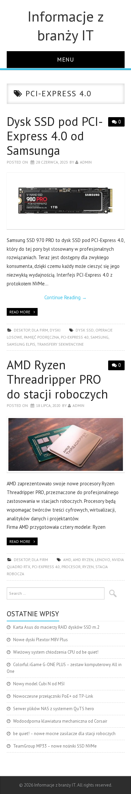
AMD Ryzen (83, 559)
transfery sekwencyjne (60, 344)
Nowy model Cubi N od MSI (38, 684)
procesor (71, 566)
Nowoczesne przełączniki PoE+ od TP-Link (53, 696)
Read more (19, 311)
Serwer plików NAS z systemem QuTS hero (53, 709)
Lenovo (102, 559)
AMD (67, 559)
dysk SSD (85, 330)
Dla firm (40, 330)
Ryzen (88, 566)
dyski (55, 330)
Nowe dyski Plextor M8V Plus (40, 640)
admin (86, 162)
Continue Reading (65, 297)
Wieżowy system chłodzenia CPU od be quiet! (55, 652)
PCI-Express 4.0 (75, 337)
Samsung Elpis (21, 344)
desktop (22, 330)
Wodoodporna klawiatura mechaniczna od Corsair (60, 721)
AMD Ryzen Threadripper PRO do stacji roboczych (57, 379)
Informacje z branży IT (66, 25)
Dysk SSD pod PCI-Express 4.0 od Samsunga (55, 135)
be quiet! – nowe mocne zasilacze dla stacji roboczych (64, 733)
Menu (65, 59)
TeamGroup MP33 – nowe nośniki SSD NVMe (55, 746)
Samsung (99, 337)
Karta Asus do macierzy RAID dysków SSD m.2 (56, 627)
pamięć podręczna (41, 337)
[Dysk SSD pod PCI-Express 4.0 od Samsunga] (65, 200)
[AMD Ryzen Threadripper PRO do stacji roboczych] (65, 444)
